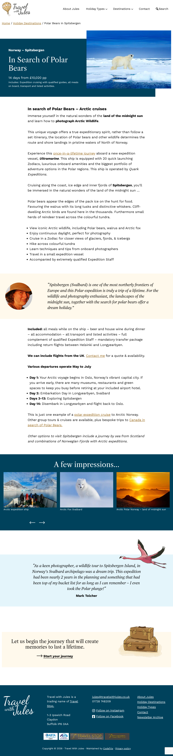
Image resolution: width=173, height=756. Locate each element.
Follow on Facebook (109, 716)
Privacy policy (123, 748)
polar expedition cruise (92, 415)
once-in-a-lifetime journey (74, 153)
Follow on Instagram (110, 710)
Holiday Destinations (27, 23)
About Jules (145, 697)
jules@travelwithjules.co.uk (111, 697)
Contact (142, 712)
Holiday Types (146, 707)
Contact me (95, 356)
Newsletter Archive (150, 717)
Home (6, 23)
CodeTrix (108, 748)
